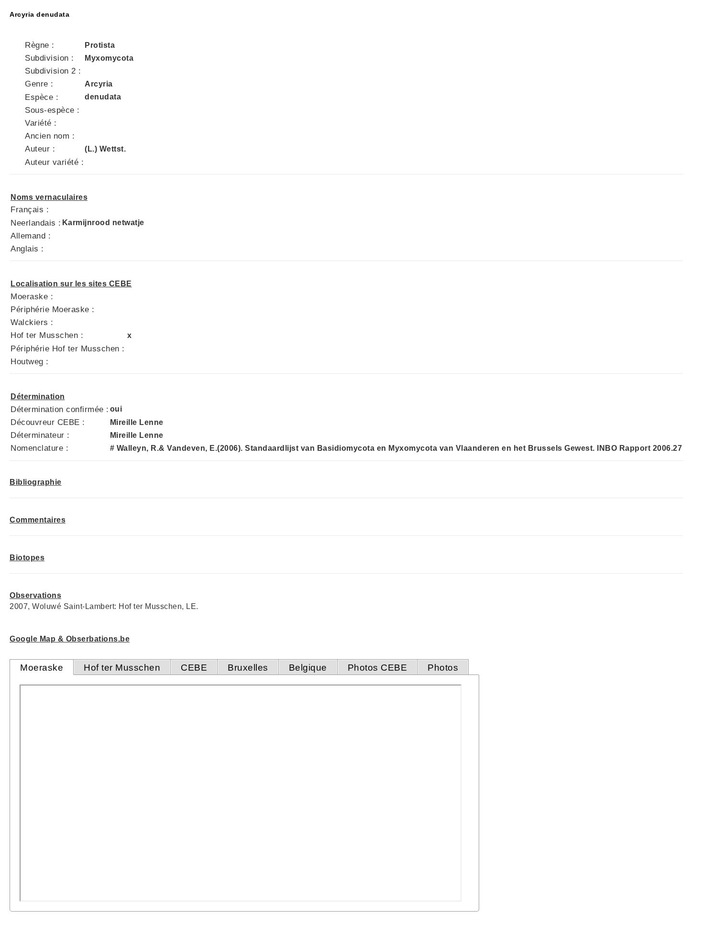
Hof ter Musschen (122, 668)
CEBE (194, 668)
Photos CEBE (377, 668)
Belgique (308, 668)
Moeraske (41, 668)
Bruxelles (248, 668)
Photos (443, 668)
